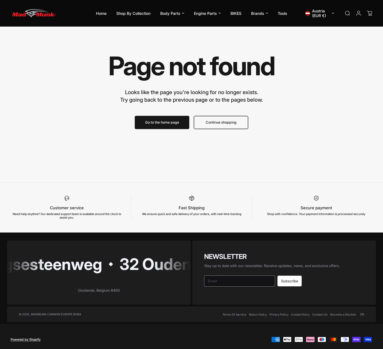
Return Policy (258, 314)
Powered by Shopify (26, 339)
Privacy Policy (279, 314)
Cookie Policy (300, 314)
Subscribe (289, 281)
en (362, 314)
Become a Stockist (343, 314)
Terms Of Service (234, 314)
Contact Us (320, 314)
